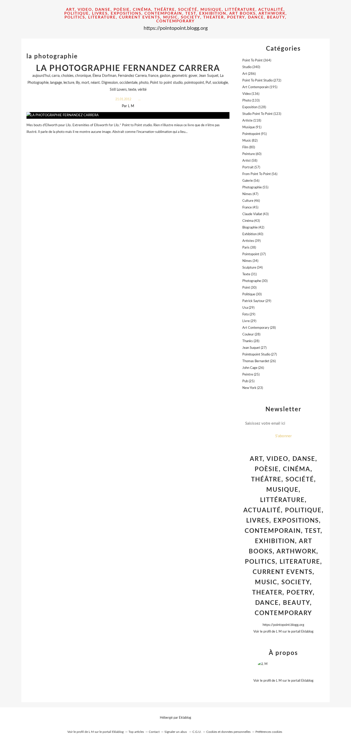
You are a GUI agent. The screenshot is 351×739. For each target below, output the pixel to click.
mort (85, 83)
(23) (252, 388)
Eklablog (185, 717)
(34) (250, 261)
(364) (256, 60)
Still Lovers (118, 90)
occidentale (128, 83)
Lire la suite (128, 142)
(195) (259, 87)
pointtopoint (194, 83)
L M (279, 631)
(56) (259, 174)
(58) (249, 160)
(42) (253, 227)
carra (56, 76)
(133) (251, 100)
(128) (254, 107)
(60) (251, 154)
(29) (256, 301)
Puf (208, 83)
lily (78, 83)
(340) (251, 67)
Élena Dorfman (104, 76)
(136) (250, 94)
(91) (251, 127)
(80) (248, 147)
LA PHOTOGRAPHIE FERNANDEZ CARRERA (128, 68)
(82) (249, 140)
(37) (254, 254)
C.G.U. (196, 731)
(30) (254, 281)
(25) (251, 374)
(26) (259, 361)
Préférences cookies (268, 731)
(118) (251, 120)
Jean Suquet (208, 76)
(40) (252, 234)
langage (56, 83)
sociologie (220, 83)
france (153, 76)
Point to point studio (166, 83)
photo (144, 83)
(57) (251, 167)
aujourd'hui (41, 76)
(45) (250, 207)
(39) (251, 241)
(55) (255, 187)
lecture (68, 83)
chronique (83, 76)
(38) (249, 247)
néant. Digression (104, 83)
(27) (254, 348)
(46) (251, 201)
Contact (154, 731)
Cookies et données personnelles (228, 731)
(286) (249, 74)
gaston (165, 76)
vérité (142, 90)
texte (132, 90)
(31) (249, 274)
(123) (261, 114)
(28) (259, 328)
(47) (250, 194)
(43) (255, 214)
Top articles (136, 731)
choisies (67, 76)
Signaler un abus (176, 731)
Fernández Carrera (132, 76)
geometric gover (184, 76)
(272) (261, 80)
